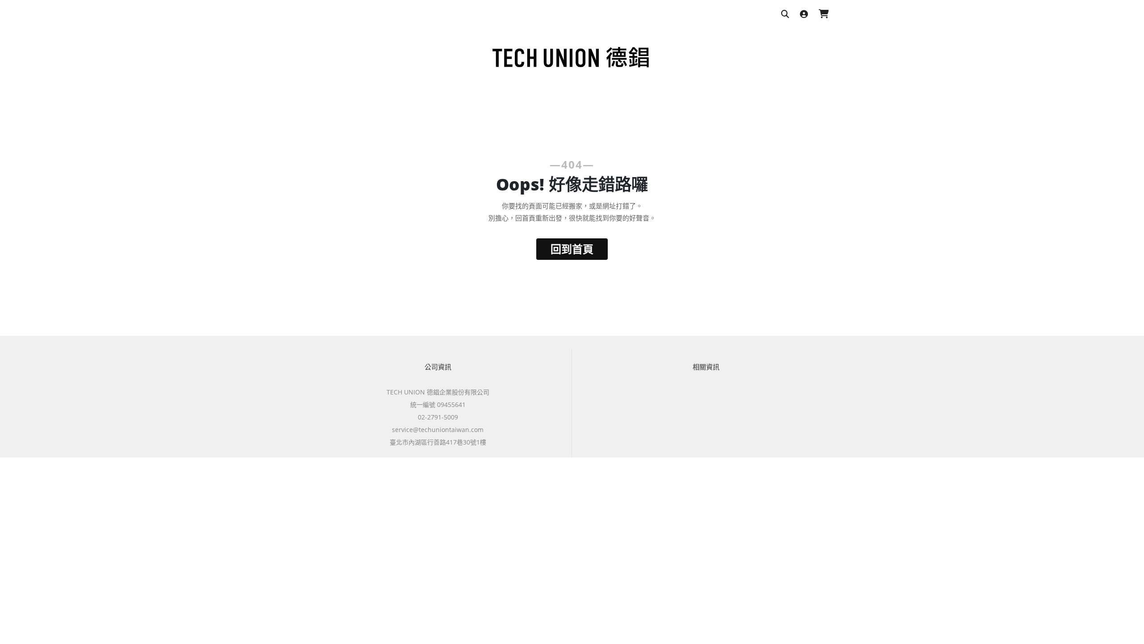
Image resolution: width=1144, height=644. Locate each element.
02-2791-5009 (438, 417)
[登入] (804, 14)
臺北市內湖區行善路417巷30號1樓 (438, 442)
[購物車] (824, 14)
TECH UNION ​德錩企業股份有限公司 (438, 392)
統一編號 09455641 (438, 404)
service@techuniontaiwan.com (438, 429)
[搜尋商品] (785, 14)
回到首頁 (572, 249)
